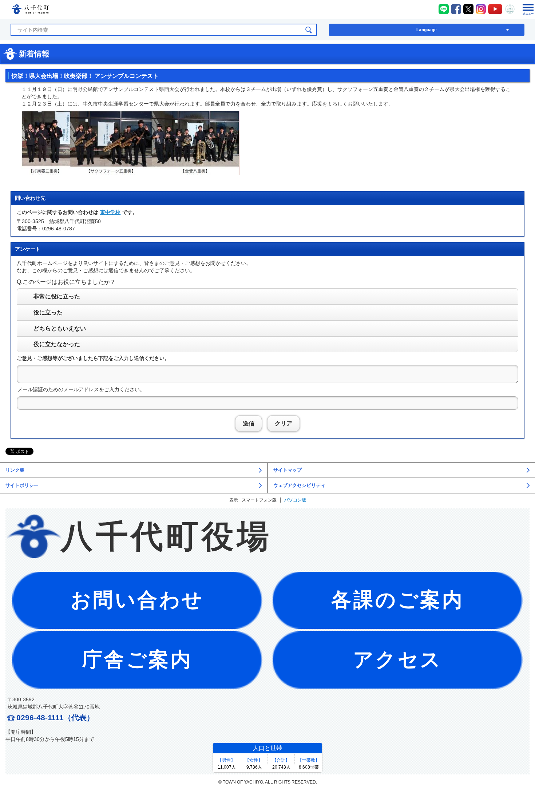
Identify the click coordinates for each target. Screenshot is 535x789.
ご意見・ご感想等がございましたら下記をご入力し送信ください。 (93, 358)
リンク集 (14, 470)
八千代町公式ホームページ (30, 10)
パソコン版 (295, 500)
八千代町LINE (444, 9)
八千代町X (468, 9)
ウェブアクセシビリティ (299, 485)
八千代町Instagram (481, 9)
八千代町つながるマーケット (510, 9)
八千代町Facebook (456, 9)
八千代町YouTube (495, 9)
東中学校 (110, 212)
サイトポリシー (22, 485)
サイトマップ (287, 470)
